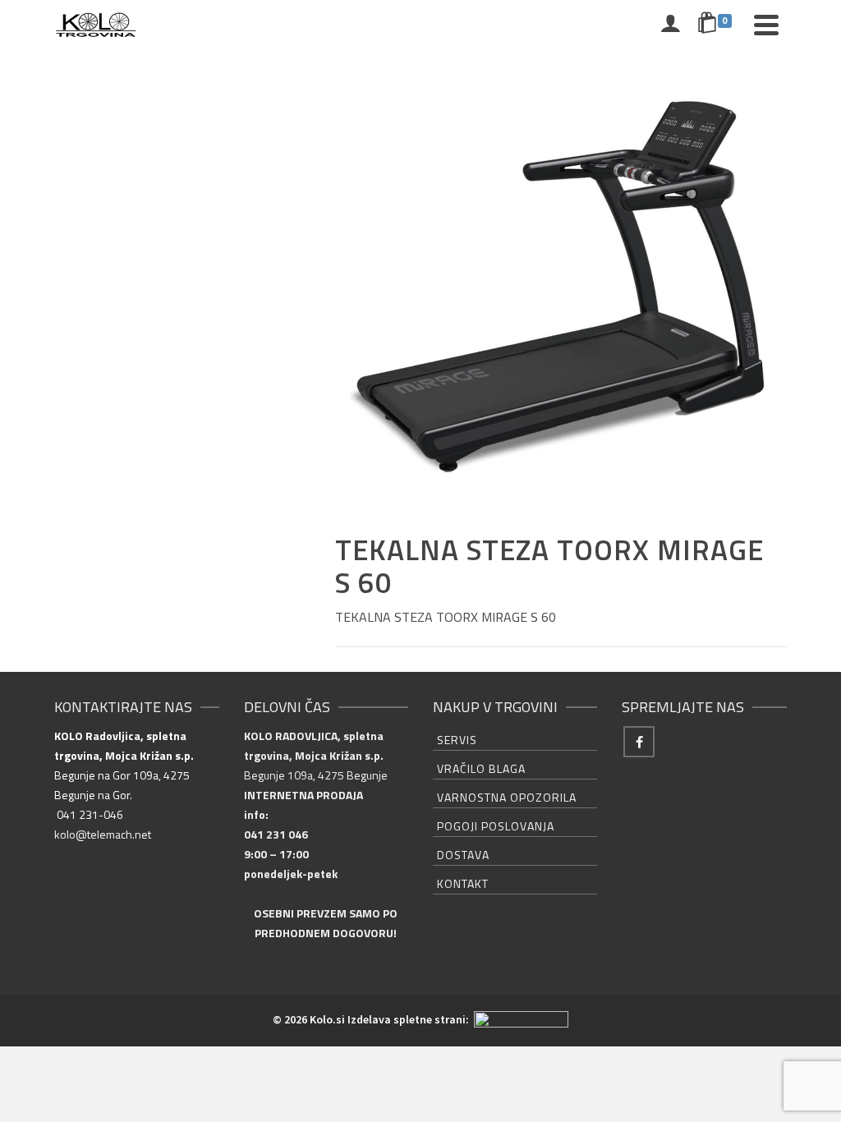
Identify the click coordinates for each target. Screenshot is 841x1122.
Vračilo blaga (481, 768)
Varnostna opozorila (507, 797)
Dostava (463, 854)
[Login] (670, 24)
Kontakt (463, 883)
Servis (457, 739)
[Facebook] (639, 741)
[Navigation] (766, 24)
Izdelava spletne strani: (409, 1019)
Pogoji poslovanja (495, 826)
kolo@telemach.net (102, 834)
